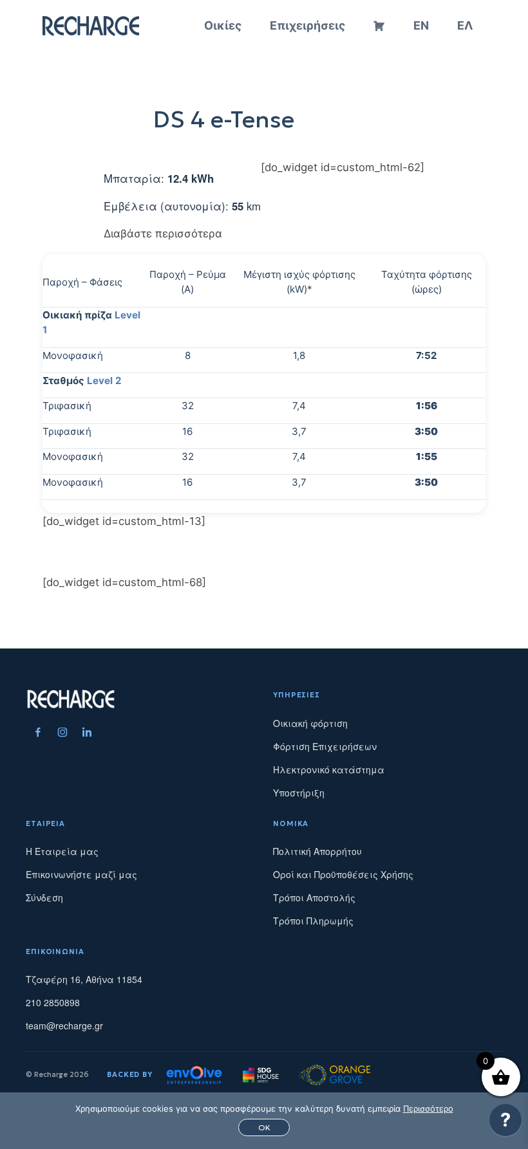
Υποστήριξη (299, 792)
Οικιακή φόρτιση (310, 723)
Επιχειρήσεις (307, 25)
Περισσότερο (428, 1108)
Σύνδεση (44, 897)
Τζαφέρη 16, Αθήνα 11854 (84, 979)
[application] (505, 1123)
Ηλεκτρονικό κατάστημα (328, 769)
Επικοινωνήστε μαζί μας (81, 874)
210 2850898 (53, 1002)
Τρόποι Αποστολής (314, 897)
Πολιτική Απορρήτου (317, 851)
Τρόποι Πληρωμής (313, 920)
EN (421, 25)
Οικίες (222, 25)
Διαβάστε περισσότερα (163, 233)
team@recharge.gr (64, 1025)
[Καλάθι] (379, 26)
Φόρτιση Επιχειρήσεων (325, 746)
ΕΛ (465, 25)
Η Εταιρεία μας (62, 851)
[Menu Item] (38, 732)
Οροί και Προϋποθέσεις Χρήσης (343, 874)
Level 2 (104, 380)
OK (264, 1127)
